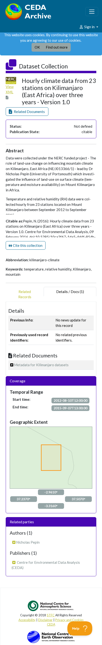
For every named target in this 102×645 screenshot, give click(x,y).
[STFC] (51, 636)
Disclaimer (45, 620)
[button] (27, 111)
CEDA (51, 624)
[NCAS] (51, 606)
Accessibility (27, 620)
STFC (51, 615)
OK (37, 47)
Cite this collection (27, 245)
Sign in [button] (89, 27)
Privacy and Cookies (69, 620)
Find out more (57, 47)
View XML (10, 89)
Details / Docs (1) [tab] (70, 291)
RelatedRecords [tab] (24, 294)
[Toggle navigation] (91, 11)
